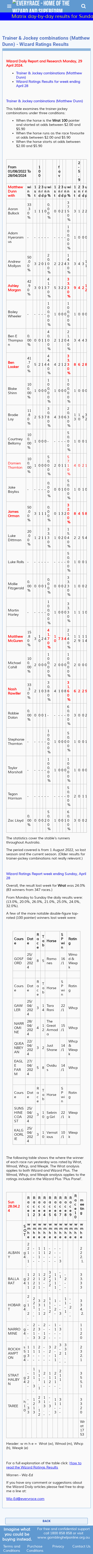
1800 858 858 (61, 1533)
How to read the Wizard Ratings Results (43, 1465)
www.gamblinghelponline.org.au (63, 1537)
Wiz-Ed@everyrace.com (25, 1499)
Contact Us (81, 1546)
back (47, 1521)
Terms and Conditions (11, 1548)
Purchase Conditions (35, 1548)
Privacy (58, 1546)
